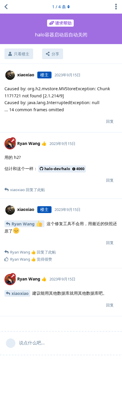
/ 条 (59, 6)
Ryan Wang (24, 224)
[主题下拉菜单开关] (116, 7)
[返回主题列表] (6, 7)
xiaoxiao (20, 293)
